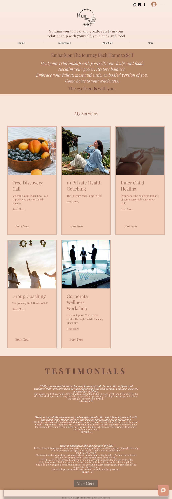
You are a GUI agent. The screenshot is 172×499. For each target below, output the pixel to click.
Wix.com (105, 497)
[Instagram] (134, 4)
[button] (22, 226)
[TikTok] (139, 4)
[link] (31, 186)
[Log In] (152, 4)
